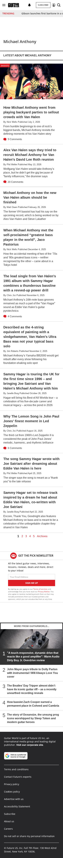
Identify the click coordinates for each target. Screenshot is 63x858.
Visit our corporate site (29, 744)
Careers (8, 828)
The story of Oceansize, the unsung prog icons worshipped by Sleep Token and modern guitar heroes (33, 718)
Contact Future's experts (17, 776)
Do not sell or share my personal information (29, 836)
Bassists (5, 65)
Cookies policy (12, 791)
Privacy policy (11, 784)
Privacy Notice (44, 591)
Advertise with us (14, 799)
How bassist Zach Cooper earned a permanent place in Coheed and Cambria (33, 704)
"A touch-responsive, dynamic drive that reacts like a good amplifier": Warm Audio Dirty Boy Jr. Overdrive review (33, 656)
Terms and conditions (16, 769)
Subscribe (43, 5)
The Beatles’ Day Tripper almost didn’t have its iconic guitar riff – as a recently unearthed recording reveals (31, 689)
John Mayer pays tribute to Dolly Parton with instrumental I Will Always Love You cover (32, 673)
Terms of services (40, 589)
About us (9, 821)
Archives (42, 536)
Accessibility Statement (17, 806)
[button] (3, 5)
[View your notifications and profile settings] (29, 5)
